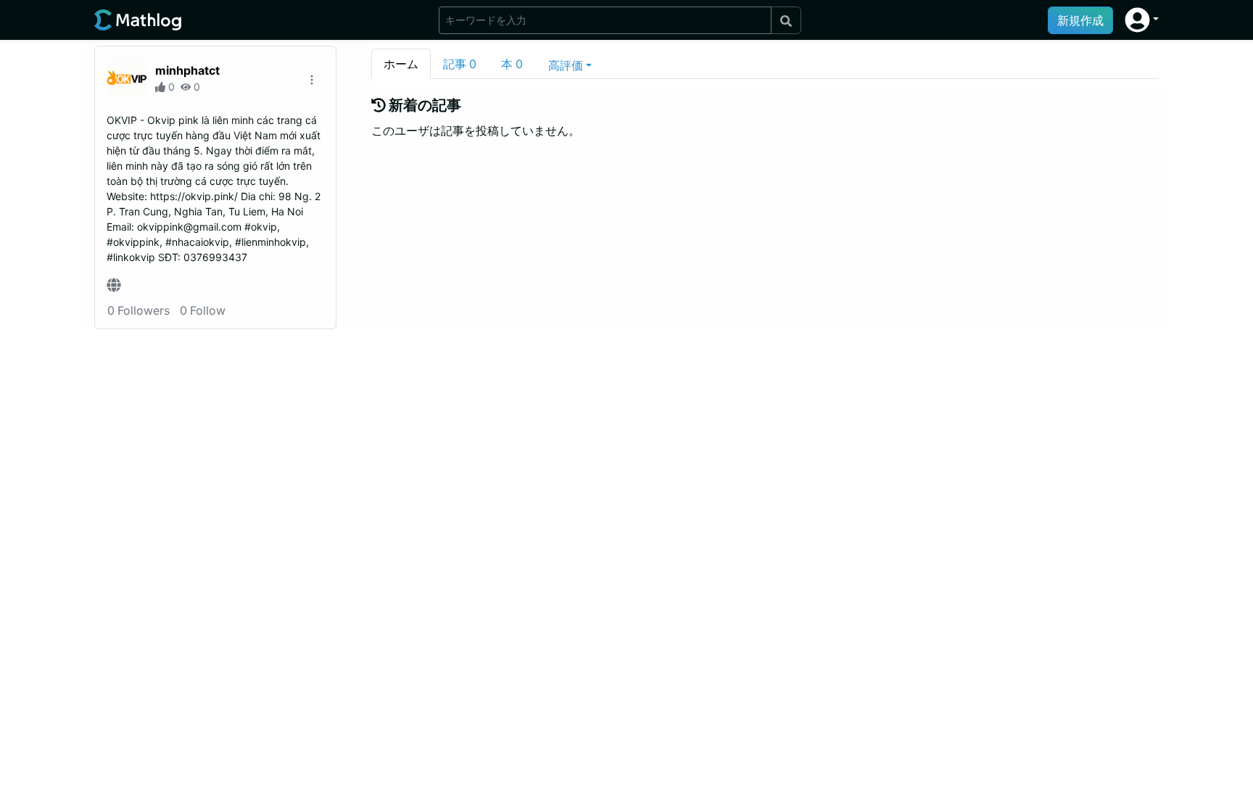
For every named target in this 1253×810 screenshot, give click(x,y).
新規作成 (1080, 20)
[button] (1142, 20)
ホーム (401, 64)
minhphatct (187, 70)
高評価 (565, 65)
